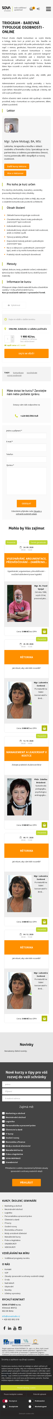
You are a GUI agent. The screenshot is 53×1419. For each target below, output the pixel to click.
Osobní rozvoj (12, 1137)
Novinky (26, 1044)
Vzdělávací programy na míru (17, 1258)
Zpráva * (10, 465)
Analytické (13, 1406)
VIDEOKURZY (10, 1247)
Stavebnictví (12, 1162)
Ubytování (9, 1286)
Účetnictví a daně (14, 1129)
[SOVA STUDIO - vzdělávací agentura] (14, 9)
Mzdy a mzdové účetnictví (18, 1146)
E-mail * (9, 441)
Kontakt (8, 1269)
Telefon (9, 454)
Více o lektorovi (15, 173)
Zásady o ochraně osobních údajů (29, 512)
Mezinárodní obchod (16, 1117)
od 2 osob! (16, 345)
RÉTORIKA (26, 657)
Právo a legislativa (14, 1154)
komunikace (18, 372)
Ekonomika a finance (15, 1142)
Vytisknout (15, 305)
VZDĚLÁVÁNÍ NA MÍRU (15, 1253)
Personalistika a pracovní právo (21, 1125)
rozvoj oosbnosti (14, 375)
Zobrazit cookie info (26, 1413)
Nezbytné (13, 1401)
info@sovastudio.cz (11, 1316)
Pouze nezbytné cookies (13, 1394)
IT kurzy (9, 1133)
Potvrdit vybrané (39, 1394)
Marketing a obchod (15, 1113)
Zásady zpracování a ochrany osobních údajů (24, 1276)
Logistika (10, 1121)
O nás (7, 1279)
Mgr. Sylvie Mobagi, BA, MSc (22, 141)
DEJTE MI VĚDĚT (26, 353)
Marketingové (40, 1406)
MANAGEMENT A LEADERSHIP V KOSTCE (26, 753)
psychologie (32, 372)
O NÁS (6, 1264)
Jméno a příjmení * (14, 430)
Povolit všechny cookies (26, 1388)
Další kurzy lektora (16, 166)
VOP (6, 1272)
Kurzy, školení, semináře (19, 1200)
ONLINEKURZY (11, 1243)
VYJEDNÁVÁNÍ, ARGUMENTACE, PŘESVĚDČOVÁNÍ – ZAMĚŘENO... (26, 560)
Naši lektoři (9, 1283)
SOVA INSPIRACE (13, 1158)
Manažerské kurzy (14, 1150)
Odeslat (26, 503)
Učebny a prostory (12, 1293)
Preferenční (40, 1401)
